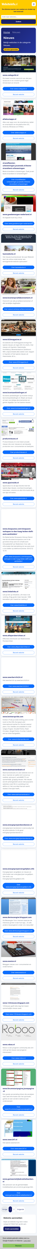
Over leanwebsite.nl (18, 267)
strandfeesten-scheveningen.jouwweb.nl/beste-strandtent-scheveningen (17, 165)
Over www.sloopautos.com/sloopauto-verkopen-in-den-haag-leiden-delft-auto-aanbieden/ (18, 559)
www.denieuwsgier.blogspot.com (17, 917)
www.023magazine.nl (12, 339)
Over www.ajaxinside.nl (18, 498)
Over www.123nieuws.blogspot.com (18, 1014)
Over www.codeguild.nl (18, 89)
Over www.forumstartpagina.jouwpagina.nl (18, 1108)
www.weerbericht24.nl (12, 677)
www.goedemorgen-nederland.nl (17, 214)
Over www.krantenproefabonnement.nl (18, 309)
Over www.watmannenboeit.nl (19, 794)
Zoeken (18, 22)
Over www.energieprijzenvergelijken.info (18, 886)
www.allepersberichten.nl (14, 635)
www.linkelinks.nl (10, 591)
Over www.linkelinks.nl (18, 605)
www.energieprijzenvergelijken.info (18, 869)
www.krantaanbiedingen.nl (15, 392)
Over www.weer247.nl (18, 1149)
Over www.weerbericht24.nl (19, 686)
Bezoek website (18, 94)
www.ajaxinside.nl (11, 482)
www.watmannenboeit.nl (14, 769)
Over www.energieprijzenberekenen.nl (18, 838)
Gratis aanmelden (12, 1229)
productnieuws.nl (10, 438)
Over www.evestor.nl (18, 972)
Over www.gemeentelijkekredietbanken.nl (18, 1194)
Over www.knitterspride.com (18, 739)
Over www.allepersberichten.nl (18, 647)
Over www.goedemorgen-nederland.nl (18, 223)
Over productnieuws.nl (18, 452)
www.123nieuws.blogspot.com (16, 1003)
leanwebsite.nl (9, 254)
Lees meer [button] (27, 1241)
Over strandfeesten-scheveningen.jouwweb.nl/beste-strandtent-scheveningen (18, 181)
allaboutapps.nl (9, 119)
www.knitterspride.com (13, 716)
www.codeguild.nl (10, 75)
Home (6, 32)
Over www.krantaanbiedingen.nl (18, 408)
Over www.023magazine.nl (18, 362)
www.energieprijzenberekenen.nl (17, 825)
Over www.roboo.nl (18, 1058)
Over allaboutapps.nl (18, 133)
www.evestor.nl (9, 961)
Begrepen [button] (18, 1245)
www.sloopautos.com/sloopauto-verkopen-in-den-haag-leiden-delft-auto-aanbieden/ (18, 531)
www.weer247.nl (10, 1139)
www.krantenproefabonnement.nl (18, 298)
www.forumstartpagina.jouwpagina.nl (18, 1089)
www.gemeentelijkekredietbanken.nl (18, 1180)
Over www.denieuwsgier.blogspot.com (18, 931)
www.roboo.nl (9, 1044)
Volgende (20, 1209)
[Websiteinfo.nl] (9, 4)
